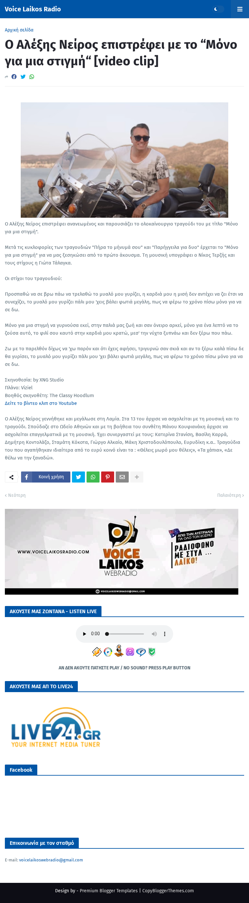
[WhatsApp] (32, 77)
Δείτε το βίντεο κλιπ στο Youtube (41, 403)
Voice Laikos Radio (33, 9)
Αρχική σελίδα (19, 30)
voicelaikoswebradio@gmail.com (51, 860)
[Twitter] (23, 77)
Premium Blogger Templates (109, 891)
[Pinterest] (107, 477)
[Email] (122, 477)
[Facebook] (14, 77)
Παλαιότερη (229, 495)
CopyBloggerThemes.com (168, 891)
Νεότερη (17, 495)
